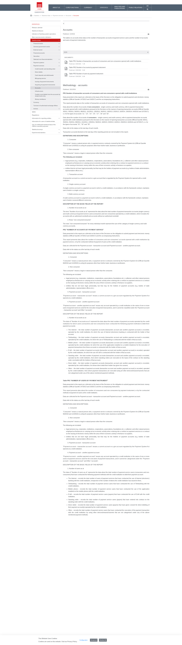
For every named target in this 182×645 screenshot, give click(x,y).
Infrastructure (39, 91)
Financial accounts (39, 53)
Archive (35, 108)
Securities (36, 56)
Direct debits (38, 72)
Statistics (36, 15)
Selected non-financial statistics (42, 59)
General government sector (41, 46)
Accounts (68, 15)
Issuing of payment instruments (44, 81)
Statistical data (46, 15)
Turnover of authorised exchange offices (45, 105)
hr (147, 6)
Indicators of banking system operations (44, 34)
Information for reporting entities (41, 118)
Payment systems (38, 62)
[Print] (148, 34)
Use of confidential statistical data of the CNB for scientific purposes (44, 125)
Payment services (58, 15)
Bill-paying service (40, 78)
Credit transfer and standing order (45, 69)
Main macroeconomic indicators (41, 37)
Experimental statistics (38, 132)
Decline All (103, 640)
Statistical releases (37, 31)
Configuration (84, 640)
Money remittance (40, 99)
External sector (37, 50)
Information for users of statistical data (43, 121)
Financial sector (38, 43)
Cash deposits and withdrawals (44, 75)
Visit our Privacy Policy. (69, 641)
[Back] (63, 23)
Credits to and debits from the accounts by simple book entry (47, 95)
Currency (36, 102)
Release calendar (37, 27)
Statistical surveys (37, 129)
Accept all (94, 640)
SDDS (34, 112)
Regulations (35, 115)
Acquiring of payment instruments (45, 84)
